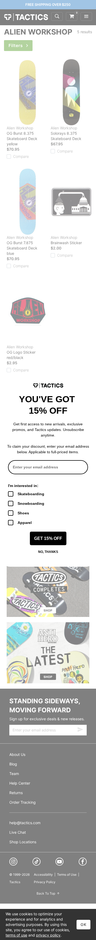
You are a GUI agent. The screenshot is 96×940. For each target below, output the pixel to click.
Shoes (23, 513)
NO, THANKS (48, 552)
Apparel (25, 522)
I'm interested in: (23, 486)
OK (83, 924)
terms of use (16, 935)
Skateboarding (31, 494)
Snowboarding (31, 503)
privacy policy (48, 935)
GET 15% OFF (48, 538)
